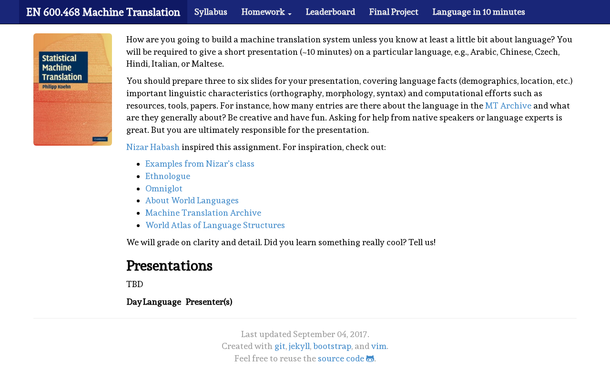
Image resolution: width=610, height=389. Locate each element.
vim (378, 346)
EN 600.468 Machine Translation (103, 12)
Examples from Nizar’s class (199, 164)
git (279, 346)
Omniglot (164, 188)
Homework (264, 12)
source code (342, 358)
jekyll (299, 346)
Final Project (393, 12)
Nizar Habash (153, 147)
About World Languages (192, 200)
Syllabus (210, 12)
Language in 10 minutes (479, 12)
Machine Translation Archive (203, 213)
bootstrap (332, 346)
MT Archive (508, 105)
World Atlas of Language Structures (215, 225)
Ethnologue (167, 176)
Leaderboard (330, 12)
